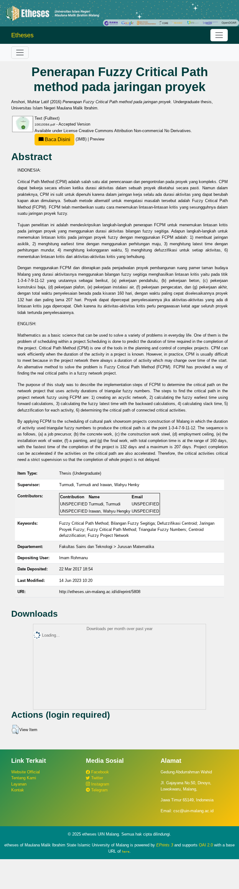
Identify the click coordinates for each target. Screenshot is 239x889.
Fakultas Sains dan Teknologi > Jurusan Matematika (106, 546)
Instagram (99, 784)
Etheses (22, 35)
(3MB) (66, 139)
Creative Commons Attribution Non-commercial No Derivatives (135, 130)
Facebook (99, 772)
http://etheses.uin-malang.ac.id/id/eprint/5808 (99, 591)
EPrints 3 (164, 845)
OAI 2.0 (206, 845)
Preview (97, 139)
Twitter (96, 778)
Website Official (25, 772)
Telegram (99, 790)
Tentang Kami (23, 778)
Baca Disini (57, 139)
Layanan (18, 784)
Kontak (17, 790)
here (125, 851)
